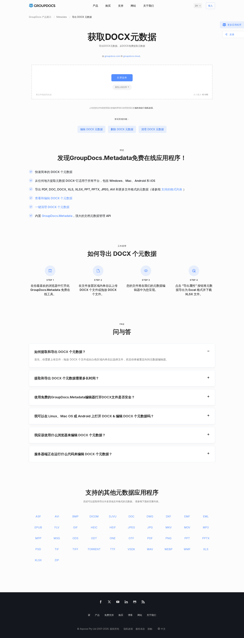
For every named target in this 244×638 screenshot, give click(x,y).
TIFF (75, 549)
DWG (150, 516)
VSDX (131, 549)
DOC (131, 516)
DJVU (113, 516)
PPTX (205, 538)
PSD (38, 549)
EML (206, 516)
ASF (38, 516)
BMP (75, 516)
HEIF (113, 527)
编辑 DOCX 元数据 (91, 129)
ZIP (57, 560)
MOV (187, 527)
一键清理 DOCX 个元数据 (52, 207)
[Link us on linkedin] (126, 602)
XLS (205, 549)
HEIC (94, 527)
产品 (95, 5)
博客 (130, 615)
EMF (187, 516)
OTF (131, 538)
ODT (94, 538)
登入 (210, 5)
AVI (57, 516)
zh (196, 5)
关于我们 (148, 5)
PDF (150, 538)
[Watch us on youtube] (117, 602)
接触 (150, 628)
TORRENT (94, 549)
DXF (168, 516)
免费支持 (109, 615)
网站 (133, 5)
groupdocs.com (112, 56)
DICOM (94, 516)
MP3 (206, 527)
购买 (108, 5)
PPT (187, 538)
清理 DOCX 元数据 (152, 129)
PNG (168, 538)
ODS (75, 538)
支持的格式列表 (172, 189)
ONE (113, 538)
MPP (38, 538)
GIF (75, 527)
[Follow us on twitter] (109, 602)
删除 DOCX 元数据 (122, 129)
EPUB (38, 527)
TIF (57, 549)
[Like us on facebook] (100, 602)
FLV (56, 527)
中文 (163, 628)
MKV (168, 527)
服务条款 (139, 108)
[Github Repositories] (134, 602)
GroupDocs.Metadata (101, 157)
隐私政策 (149, 108)
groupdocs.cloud (131, 56)
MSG (57, 538)
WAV (150, 549)
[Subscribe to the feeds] (143, 602)
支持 (120, 5)
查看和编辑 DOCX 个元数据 (53, 198)
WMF (187, 549)
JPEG (131, 527)
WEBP (168, 549)
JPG (150, 527)
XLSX (38, 560)
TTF (112, 549)
